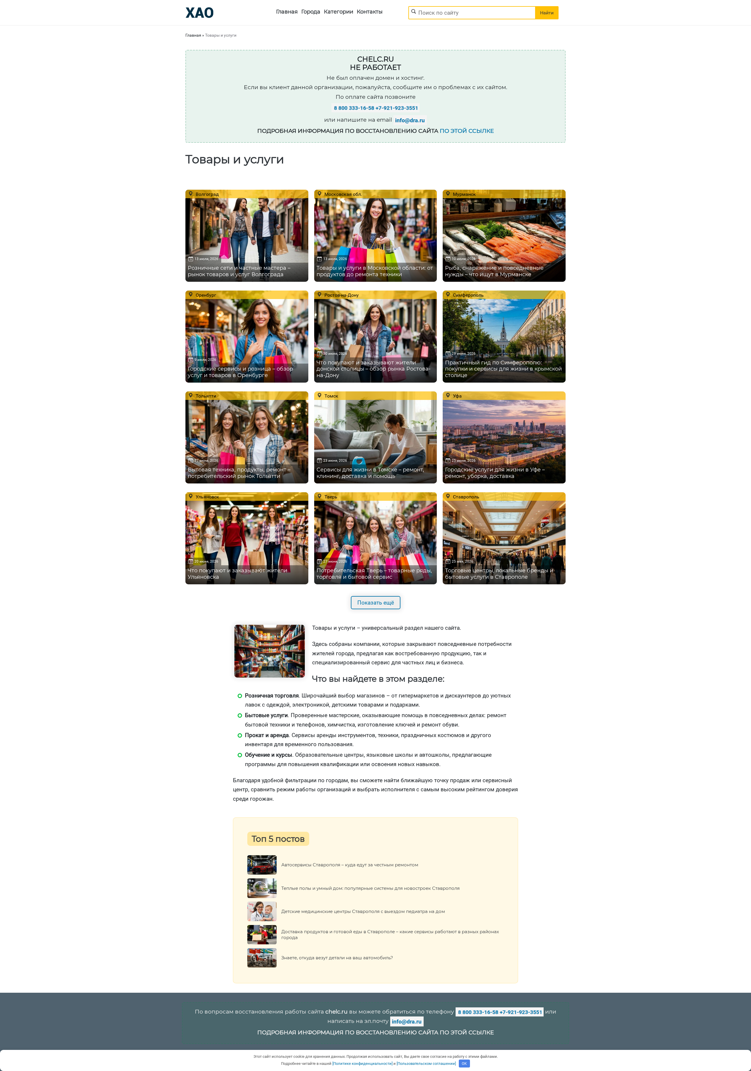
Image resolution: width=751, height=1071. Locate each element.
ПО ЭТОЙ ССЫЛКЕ (467, 131)
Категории (338, 12)
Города (310, 12)
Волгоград (206, 194)
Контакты (370, 12)
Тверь (330, 496)
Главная (287, 12)
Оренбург (205, 295)
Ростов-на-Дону (341, 295)
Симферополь (468, 295)
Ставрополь (465, 496)
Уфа (457, 395)
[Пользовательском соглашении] (426, 1063)
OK (464, 1063)
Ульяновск (206, 496)
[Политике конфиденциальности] (362, 1063)
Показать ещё (375, 602)
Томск (330, 395)
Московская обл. (342, 194)
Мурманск (464, 194)
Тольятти (205, 395)
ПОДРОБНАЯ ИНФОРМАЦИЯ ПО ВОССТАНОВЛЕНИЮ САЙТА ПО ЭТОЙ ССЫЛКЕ (375, 1032)
